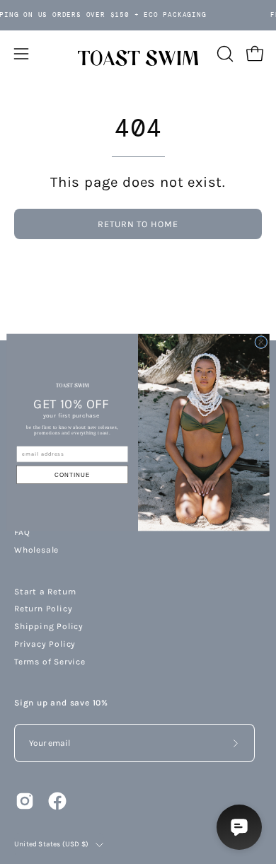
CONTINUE (72, 475)
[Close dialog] (261, 341)
